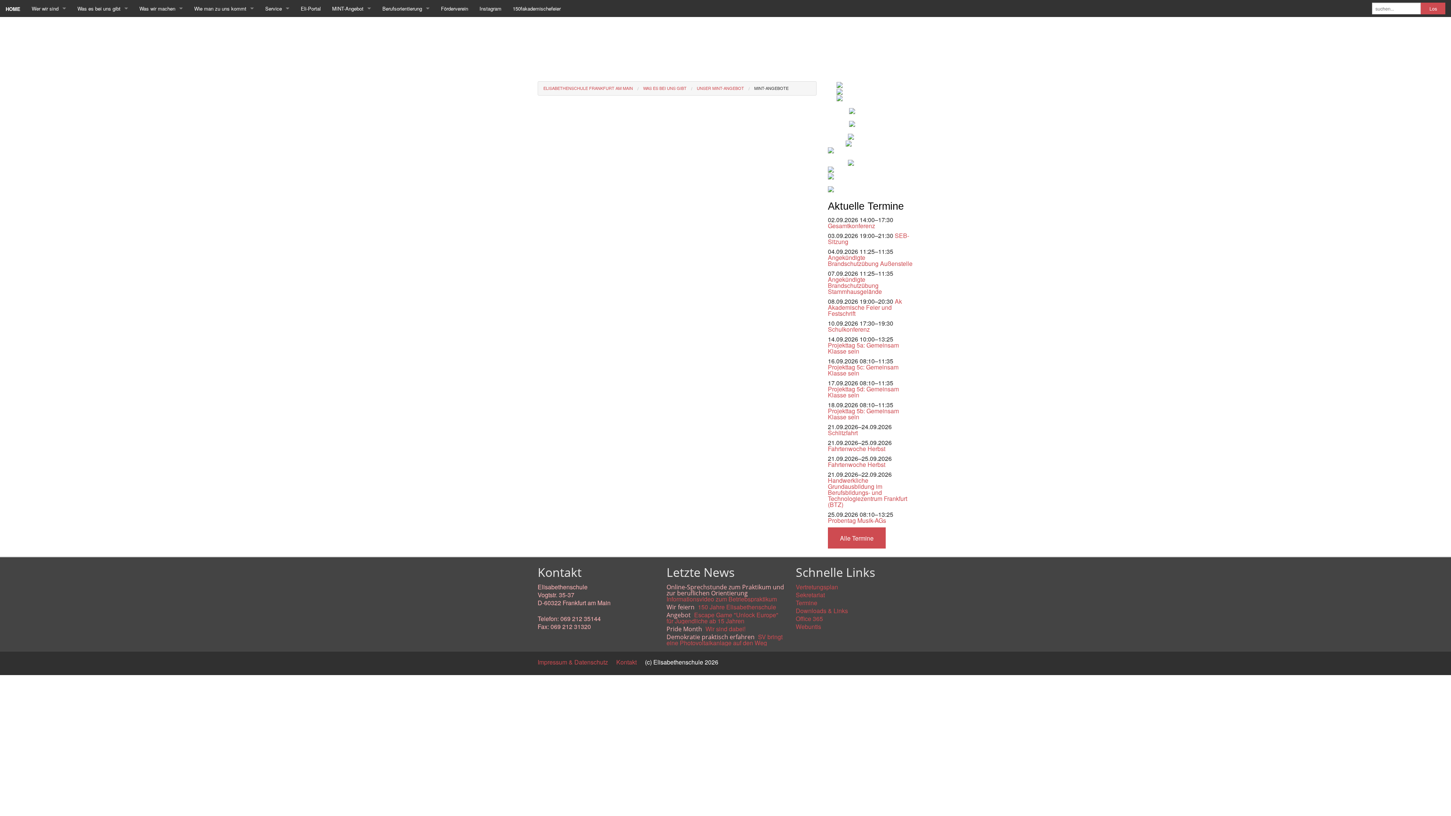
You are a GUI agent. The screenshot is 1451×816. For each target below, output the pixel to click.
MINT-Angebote (771, 88)
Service (273, 8)
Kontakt (626, 662)
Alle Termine (857, 538)
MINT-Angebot (348, 8)
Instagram (490, 8)
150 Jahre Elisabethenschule (737, 607)
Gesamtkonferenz (851, 225)
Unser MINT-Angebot (720, 88)
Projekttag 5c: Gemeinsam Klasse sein (863, 370)
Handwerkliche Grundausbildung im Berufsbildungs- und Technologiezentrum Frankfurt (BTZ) (867, 492)
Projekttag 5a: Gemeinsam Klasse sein (863, 348)
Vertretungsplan (817, 587)
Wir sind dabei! (725, 628)
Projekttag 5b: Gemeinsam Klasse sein (863, 413)
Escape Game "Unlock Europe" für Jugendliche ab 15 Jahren (722, 617)
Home (13, 8)
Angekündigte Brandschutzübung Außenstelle (870, 260)
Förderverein (454, 8)
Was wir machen (157, 8)
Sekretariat (810, 594)
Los (1433, 8)
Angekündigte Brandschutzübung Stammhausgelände (855, 285)
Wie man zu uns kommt (220, 8)
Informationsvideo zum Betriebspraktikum (722, 599)
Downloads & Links (822, 610)
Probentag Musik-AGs (857, 520)
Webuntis (808, 626)
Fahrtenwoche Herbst (856, 448)
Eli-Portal (311, 8)
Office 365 (809, 618)
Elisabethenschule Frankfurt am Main (588, 88)
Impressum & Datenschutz (573, 662)
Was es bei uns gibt (99, 8)
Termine (806, 602)
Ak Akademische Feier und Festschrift (865, 307)
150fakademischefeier (537, 8)
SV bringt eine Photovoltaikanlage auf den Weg (725, 639)
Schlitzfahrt (843, 432)
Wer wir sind (45, 8)
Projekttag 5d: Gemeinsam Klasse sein (863, 392)
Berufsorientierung (402, 8)
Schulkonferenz (849, 329)
